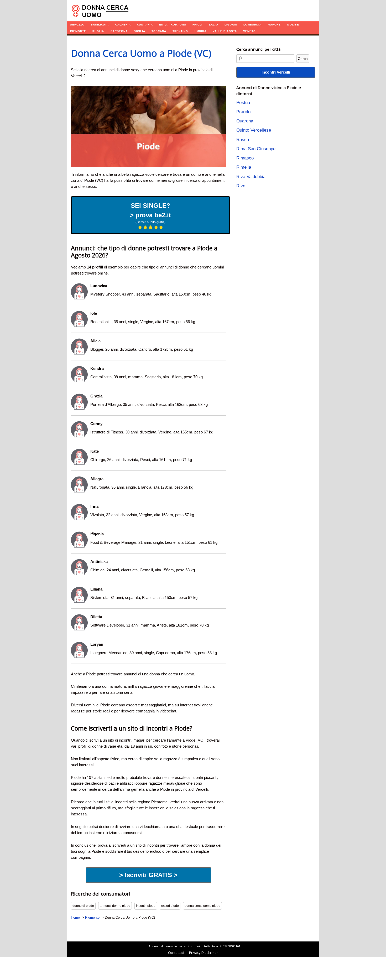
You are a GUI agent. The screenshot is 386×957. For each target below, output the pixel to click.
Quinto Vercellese (253, 130)
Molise (293, 24)
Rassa (242, 139)
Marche (274, 24)
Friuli (197, 24)
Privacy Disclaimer (203, 952)
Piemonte (78, 31)
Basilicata (100, 24)
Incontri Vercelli (276, 72)
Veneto (249, 31)
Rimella (243, 167)
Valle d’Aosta (225, 31)
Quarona (244, 120)
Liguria (231, 24)
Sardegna (119, 31)
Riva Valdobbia (250, 176)
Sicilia (139, 31)
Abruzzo (77, 24)
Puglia (98, 31)
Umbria (200, 31)
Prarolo (243, 111)
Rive (240, 185)
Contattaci (176, 952)
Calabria (123, 24)
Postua (243, 102)
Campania (145, 24)
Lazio (213, 24)
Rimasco (245, 158)
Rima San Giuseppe (255, 148)
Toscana (159, 31)
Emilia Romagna (172, 24)
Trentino (180, 31)
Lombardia (252, 24)
